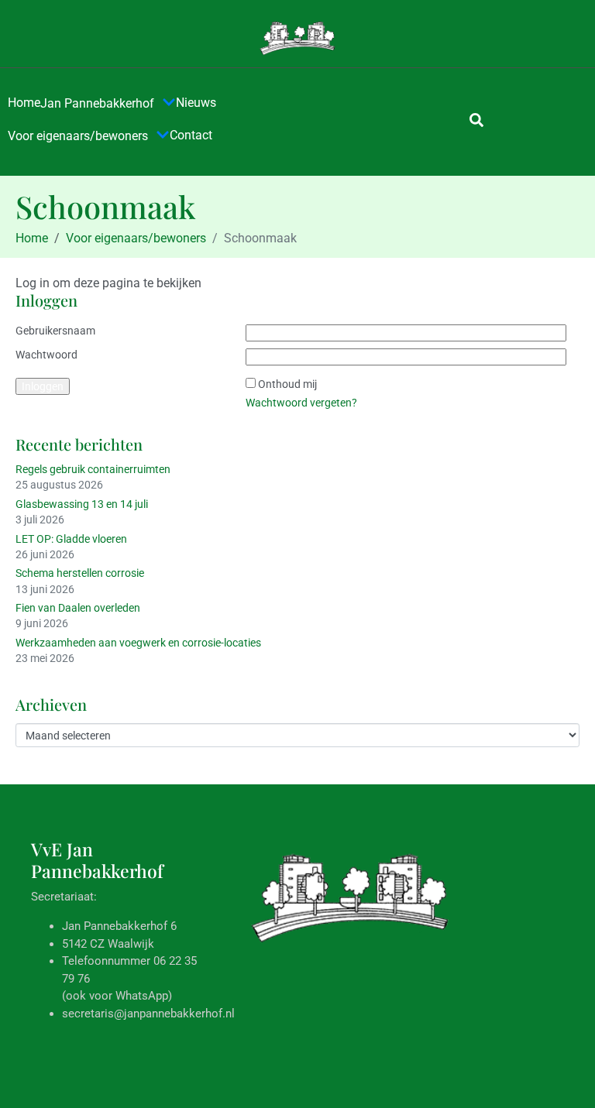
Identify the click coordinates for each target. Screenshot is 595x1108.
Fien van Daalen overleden (77, 608)
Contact (191, 135)
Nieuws (196, 102)
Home (24, 102)
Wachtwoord (46, 354)
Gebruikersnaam (55, 330)
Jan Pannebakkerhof (97, 103)
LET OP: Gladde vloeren (71, 539)
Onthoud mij (287, 384)
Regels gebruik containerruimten (92, 469)
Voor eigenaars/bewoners (78, 136)
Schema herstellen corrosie (79, 573)
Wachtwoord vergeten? (301, 402)
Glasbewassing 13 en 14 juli (81, 504)
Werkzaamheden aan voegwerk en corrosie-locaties (138, 642)
